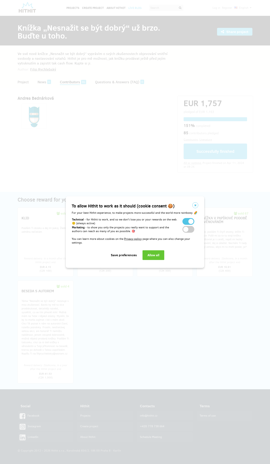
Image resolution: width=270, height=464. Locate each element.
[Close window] (195, 205)
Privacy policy (133, 239)
